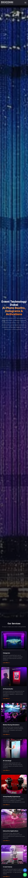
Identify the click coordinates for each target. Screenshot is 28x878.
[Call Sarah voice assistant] (25, 870)
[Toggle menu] (25, 2)
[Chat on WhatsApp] (25, 875)
